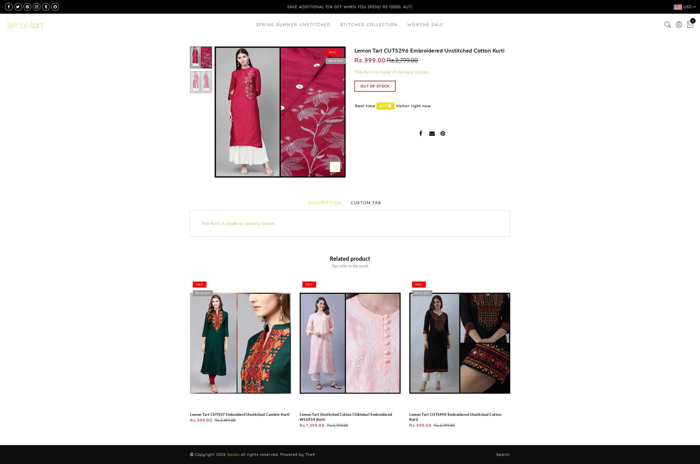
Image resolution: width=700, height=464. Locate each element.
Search (503, 454)
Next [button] (329, 115)
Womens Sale (425, 24)
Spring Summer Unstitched (293, 24)
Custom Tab (366, 202)
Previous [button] (224, 115)
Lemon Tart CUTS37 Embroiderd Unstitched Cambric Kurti (240, 414)
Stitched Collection (369, 24)
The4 (310, 454)
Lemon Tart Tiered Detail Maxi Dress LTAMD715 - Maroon (58, 440)
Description (325, 202)
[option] (280, 112)
